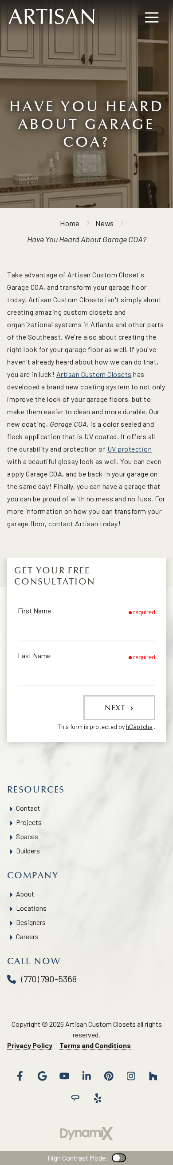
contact (61, 523)
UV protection (129, 448)
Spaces (27, 836)
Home (69, 223)
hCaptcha (139, 726)
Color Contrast (119, 1157)
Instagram (131, 1076)
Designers (31, 922)
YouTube (64, 1076)
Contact (28, 808)
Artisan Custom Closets (94, 374)
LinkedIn (86, 1076)
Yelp (97, 1098)
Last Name (34, 655)
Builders (28, 850)
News (104, 223)
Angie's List (75, 1098)
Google (42, 1076)
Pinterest (109, 1076)
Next (116, 708)
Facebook (20, 1076)
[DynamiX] (86, 1134)
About (25, 893)
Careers (27, 936)
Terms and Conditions (95, 1045)
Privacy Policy (29, 1045)
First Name (34, 610)
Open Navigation (152, 18)
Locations (31, 908)
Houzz (153, 1076)
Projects (29, 822)
